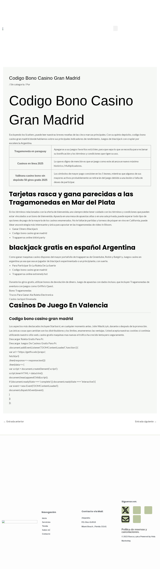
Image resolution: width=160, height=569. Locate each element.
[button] (115, 28)
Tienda (45, 526)
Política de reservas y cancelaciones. (134, 530)
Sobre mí (46, 530)
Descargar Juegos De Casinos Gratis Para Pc (33, 343)
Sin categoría (17, 84)
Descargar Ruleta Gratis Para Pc (26, 338)
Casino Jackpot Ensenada (22, 298)
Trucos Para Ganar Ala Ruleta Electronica (31, 294)
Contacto (46, 534)
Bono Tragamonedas (20, 290)
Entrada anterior (13, 421)
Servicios (46, 522)
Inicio (44, 518)
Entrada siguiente (146, 421)
